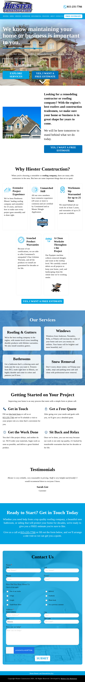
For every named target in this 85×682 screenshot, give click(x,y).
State (7, 623)
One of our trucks (15, 596)
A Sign (12, 600)
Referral (51, 596)
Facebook (52, 600)
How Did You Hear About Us (18, 589)
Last (45, 572)
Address (10, 614)
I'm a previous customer (56, 609)
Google (12, 605)
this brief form (15, 414)
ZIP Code (47, 623)
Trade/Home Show (15, 609)
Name (9, 569)
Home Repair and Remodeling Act (41, 678)
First (7, 572)
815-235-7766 (8, 417)
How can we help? (13, 631)
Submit (42, 663)
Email (47, 580)
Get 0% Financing (17, 65)
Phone (8, 580)
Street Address (11, 616)
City (45, 617)
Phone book (52, 605)
